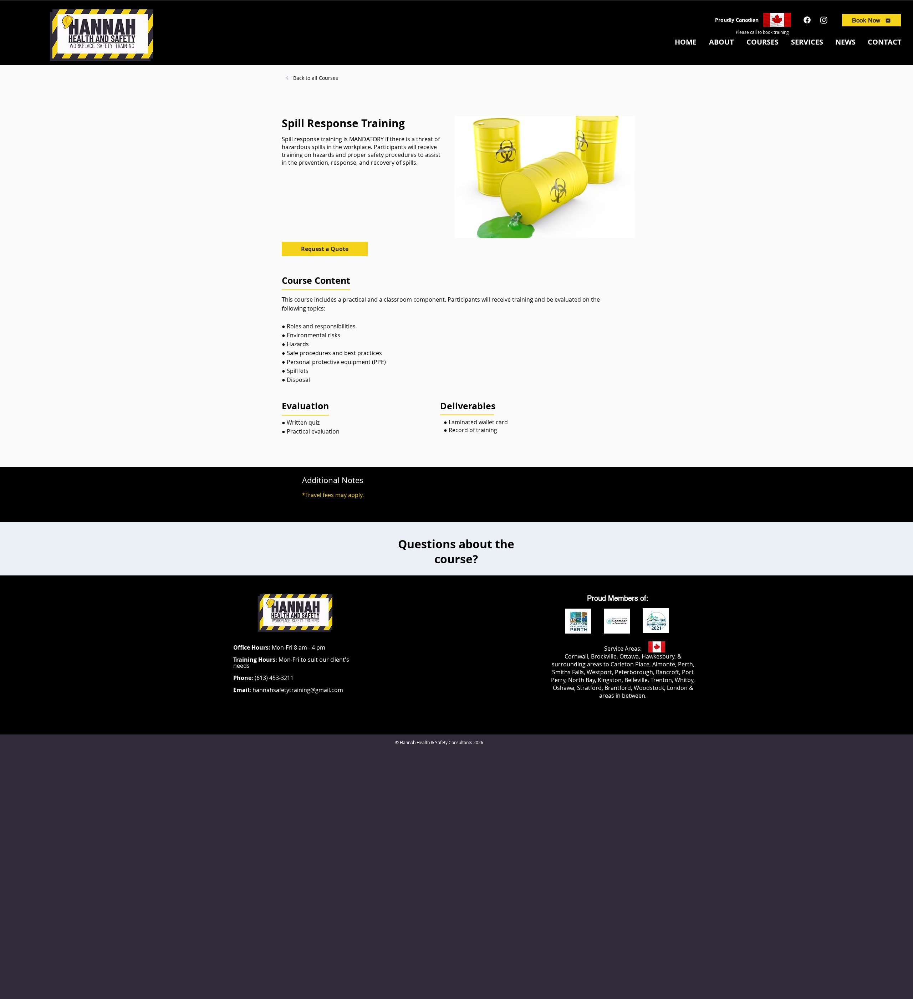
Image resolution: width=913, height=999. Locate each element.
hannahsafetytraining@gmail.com (298, 690)
